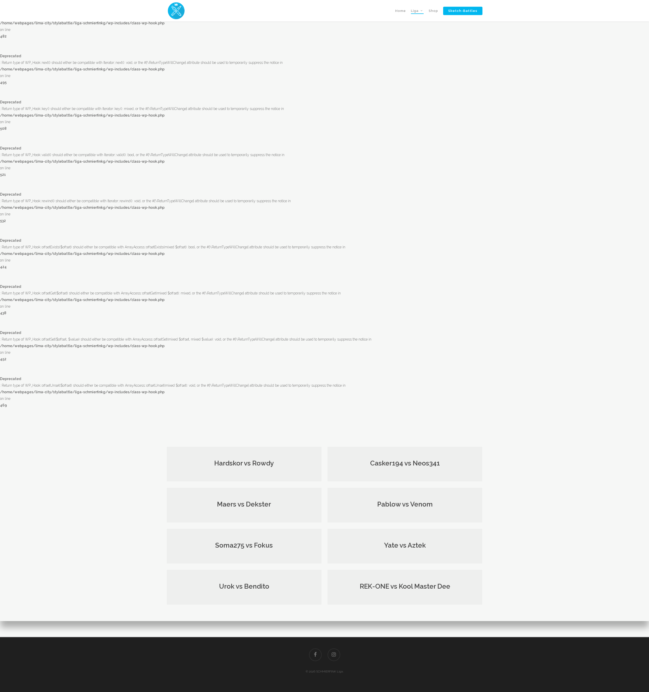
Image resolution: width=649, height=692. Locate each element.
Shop (433, 10)
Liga (415, 10)
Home (400, 10)
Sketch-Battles (462, 10)
